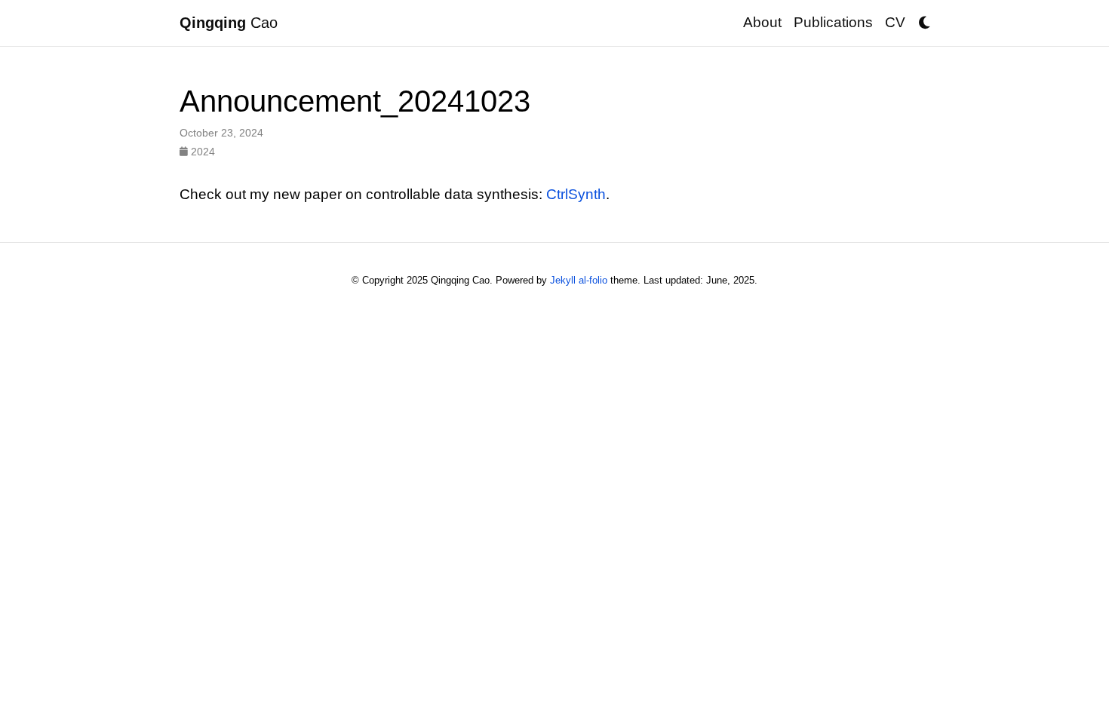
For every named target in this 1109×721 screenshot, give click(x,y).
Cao (229, 22)
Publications (833, 22)
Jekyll (563, 280)
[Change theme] (920, 17)
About (762, 22)
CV (895, 22)
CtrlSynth (576, 194)
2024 (201, 152)
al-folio (593, 280)
